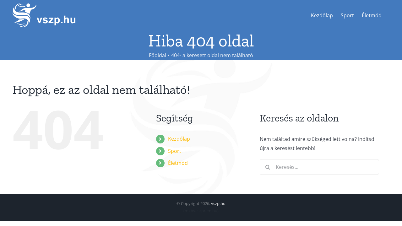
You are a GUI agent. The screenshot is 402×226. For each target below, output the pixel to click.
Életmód (178, 162)
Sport (174, 151)
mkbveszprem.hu (201, 210)
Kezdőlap (179, 138)
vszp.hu (218, 203)
